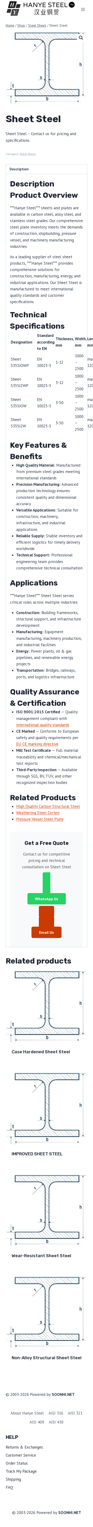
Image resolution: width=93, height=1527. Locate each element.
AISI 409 (37, 1422)
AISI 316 (56, 1413)
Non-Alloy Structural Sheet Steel (47, 1357)
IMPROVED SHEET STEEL (37, 1154)
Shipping (13, 1479)
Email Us (46, 932)
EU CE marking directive (37, 744)
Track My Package (21, 1471)
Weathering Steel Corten (37, 812)
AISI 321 (75, 1413)
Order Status (17, 1463)
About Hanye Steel (27, 1413)
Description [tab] (19, 169)
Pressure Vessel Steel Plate (40, 819)
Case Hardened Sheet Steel (41, 1051)
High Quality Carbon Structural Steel (48, 806)
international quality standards (42, 724)
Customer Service (21, 1455)
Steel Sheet (28, 154)
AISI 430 (56, 1422)
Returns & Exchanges (24, 1447)
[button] (81, 38)
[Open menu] (82, 9)
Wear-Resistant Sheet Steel (41, 1255)
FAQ (9, 1487)
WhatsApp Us (46, 898)
